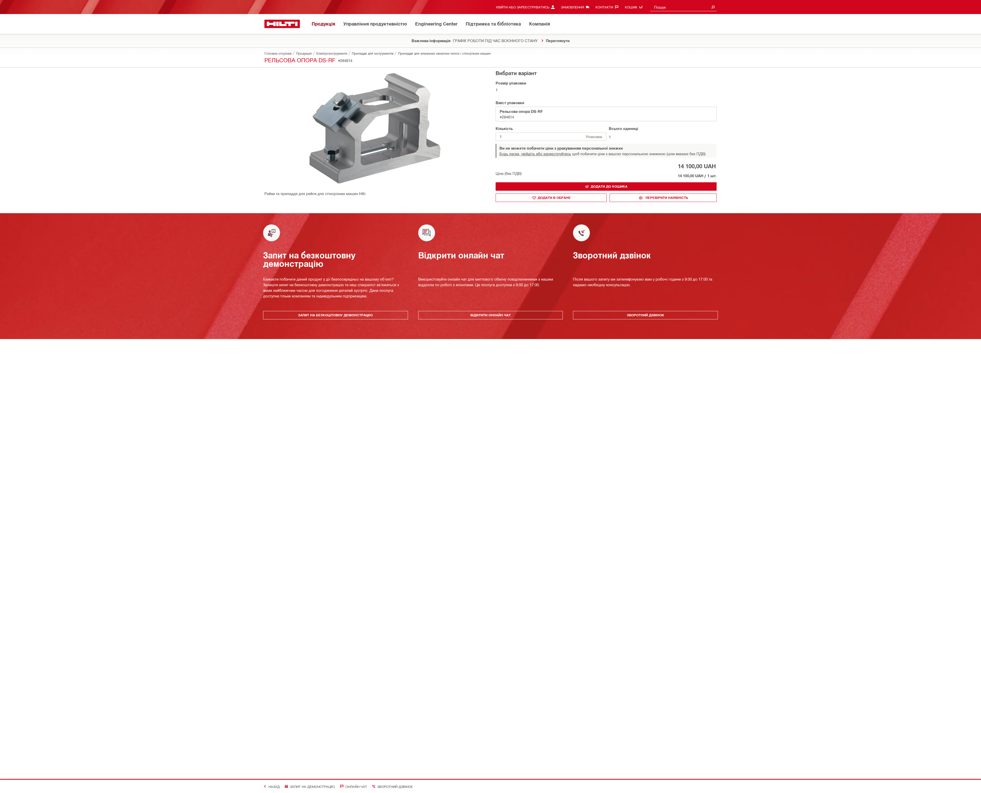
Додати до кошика (609, 186)
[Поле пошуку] (713, 7)
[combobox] (683, 7)
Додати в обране (554, 198)
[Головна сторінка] (282, 24)
